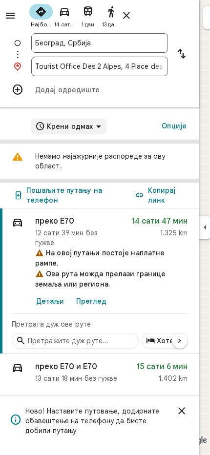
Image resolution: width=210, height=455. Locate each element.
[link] (99, 281)
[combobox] (99, 43)
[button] (99, 374)
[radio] (41, 14)
